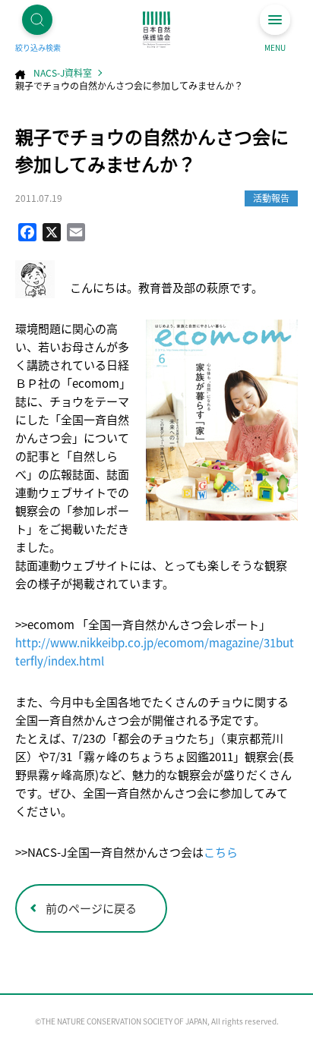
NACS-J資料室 (62, 72)
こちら (221, 852)
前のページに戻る (91, 908)
